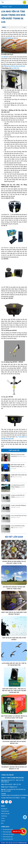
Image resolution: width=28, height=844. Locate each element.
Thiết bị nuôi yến (22, 842)
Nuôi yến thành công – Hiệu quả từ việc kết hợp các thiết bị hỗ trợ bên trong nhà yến (14, 690)
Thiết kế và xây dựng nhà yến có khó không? (14, 638)
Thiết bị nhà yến (5, 811)
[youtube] (6, 801)
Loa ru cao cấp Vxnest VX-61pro (19, 515)
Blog (2, 823)
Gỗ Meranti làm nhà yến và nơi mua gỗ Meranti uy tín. (14, 768)
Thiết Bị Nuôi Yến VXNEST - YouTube (15, 798)
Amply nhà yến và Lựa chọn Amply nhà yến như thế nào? (14, 613)
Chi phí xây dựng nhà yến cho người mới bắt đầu (14, 742)
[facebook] (2, 801)
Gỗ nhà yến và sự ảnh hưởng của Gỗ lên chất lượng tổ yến (14, 562)
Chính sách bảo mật (8, 836)
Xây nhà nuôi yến (5, 813)
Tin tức (3, 818)
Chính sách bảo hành (8, 839)
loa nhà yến (15, 68)
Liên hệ (3, 820)
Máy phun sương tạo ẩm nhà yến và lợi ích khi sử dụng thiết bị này (14, 717)
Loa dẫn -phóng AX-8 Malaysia (18, 505)
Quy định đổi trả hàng (8, 829)
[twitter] (10, 801)
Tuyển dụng (4, 816)
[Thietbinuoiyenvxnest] (24, 2)
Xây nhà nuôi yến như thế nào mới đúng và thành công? (14, 587)
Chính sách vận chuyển (8, 834)
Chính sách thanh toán (8, 832)
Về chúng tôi (4, 808)
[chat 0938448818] (25, 817)
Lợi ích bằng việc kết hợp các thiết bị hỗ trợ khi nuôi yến (14, 664)
